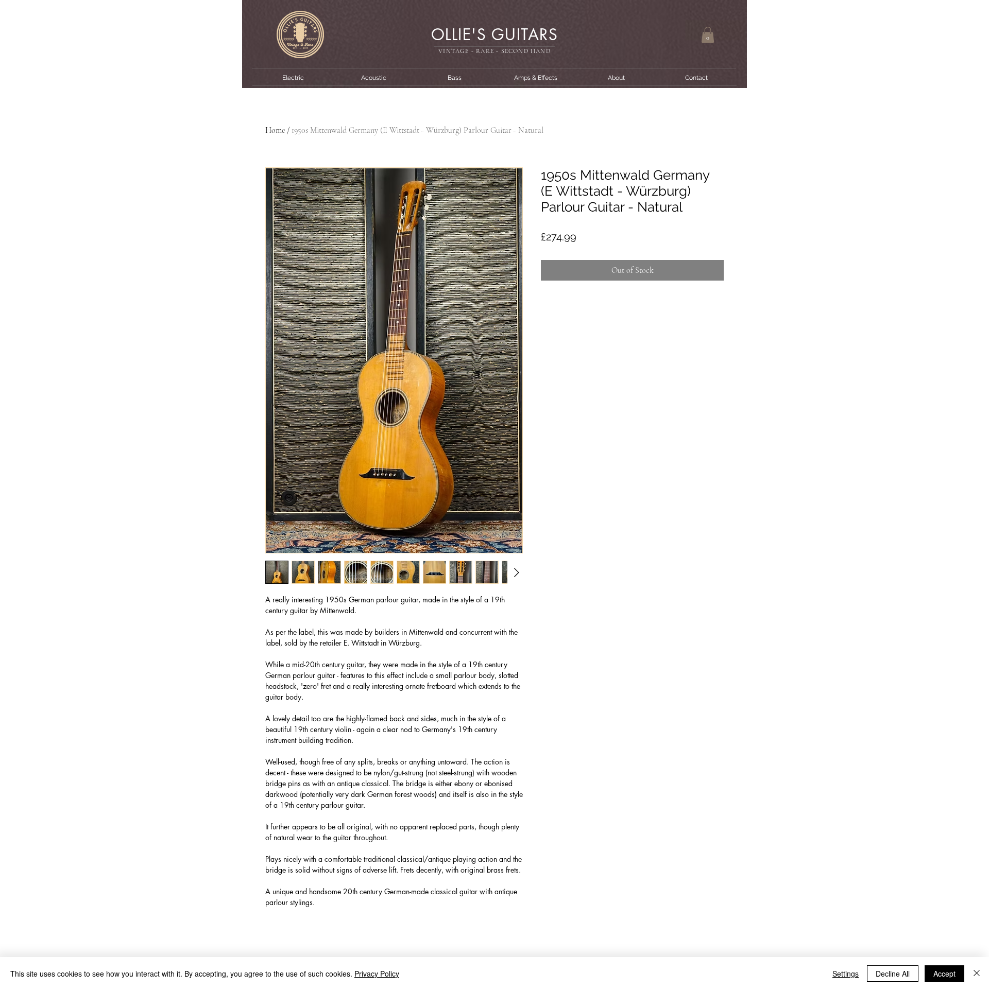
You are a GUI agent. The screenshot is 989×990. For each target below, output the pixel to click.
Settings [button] (845, 973)
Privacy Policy (376, 973)
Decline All (893, 973)
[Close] (976, 973)
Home (275, 130)
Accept (944, 973)
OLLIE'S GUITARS (494, 34)
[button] (707, 35)
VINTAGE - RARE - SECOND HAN (491, 51)
